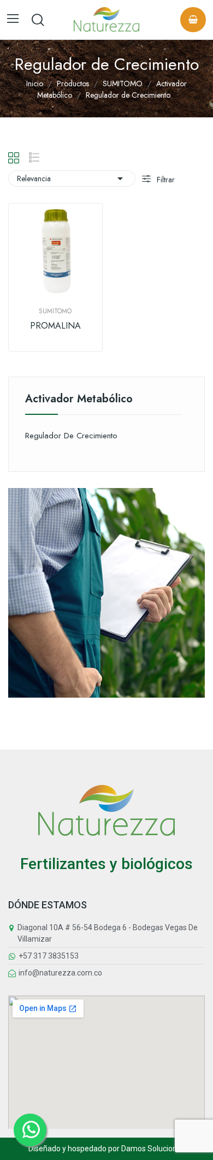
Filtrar (165, 179)
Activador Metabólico (79, 400)
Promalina (55, 326)
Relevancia (72, 178)
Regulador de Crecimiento (71, 436)
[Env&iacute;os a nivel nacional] (106, 591)
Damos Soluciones (153, 1148)
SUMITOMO (55, 311)
